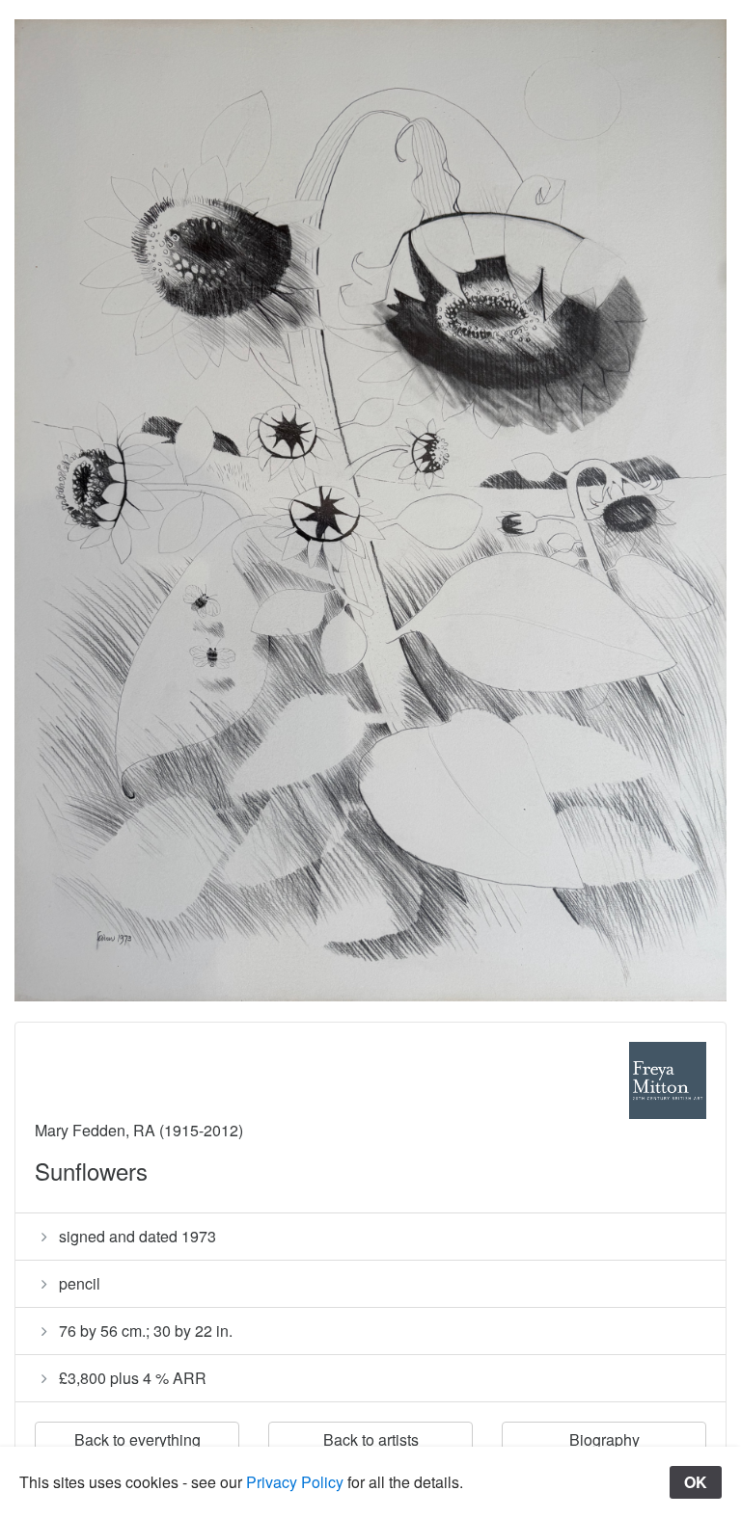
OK (695, 1482)
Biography (604, 1439)
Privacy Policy (294, 1482)
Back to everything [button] (137, 1439)
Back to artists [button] (371, 1439)
